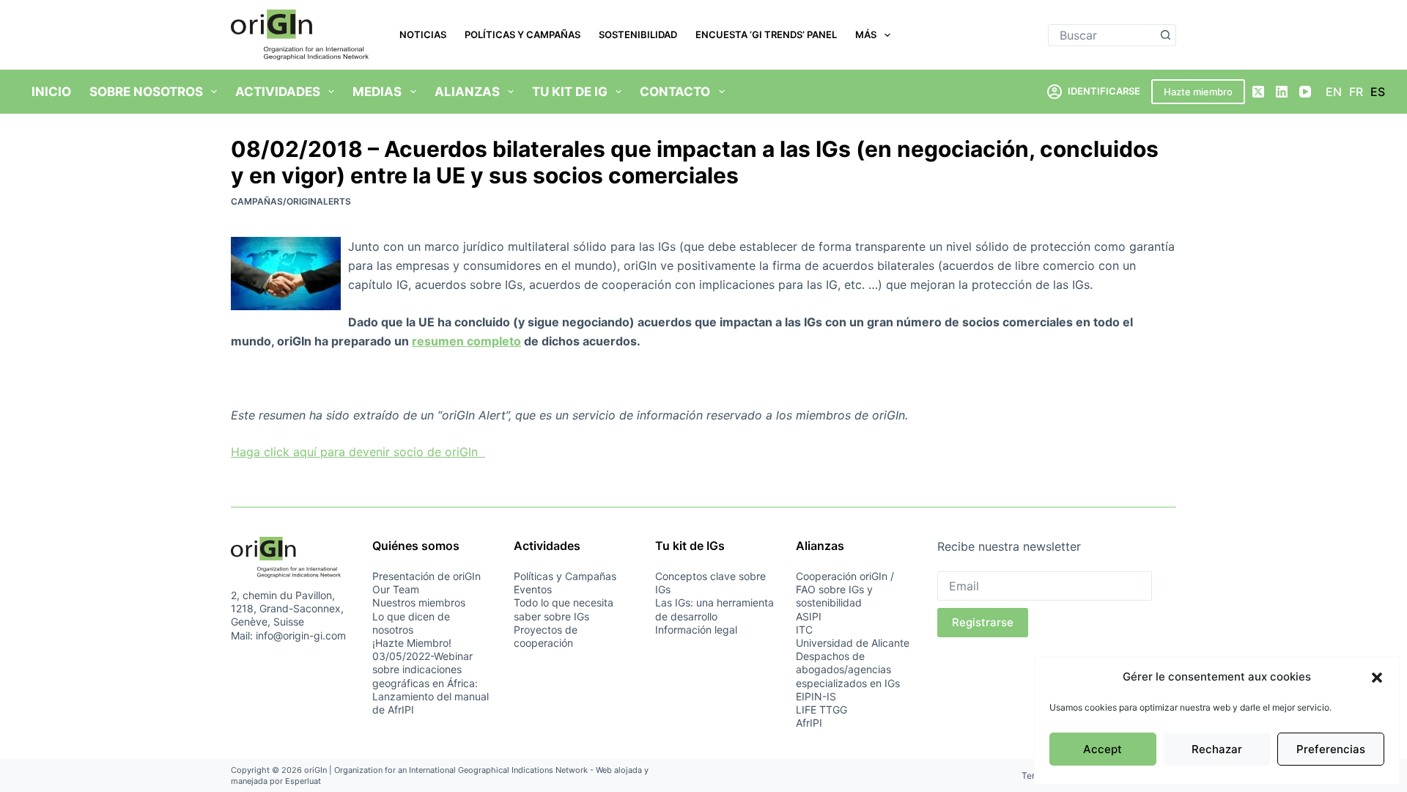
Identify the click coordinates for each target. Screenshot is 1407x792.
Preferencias (1330, 749)
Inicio (51, 91)
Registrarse (982, 622)
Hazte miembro (1198, 92)
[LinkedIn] (1282, 92)
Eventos (533, 589)
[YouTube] (1305, 92)
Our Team (395, 589)
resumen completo (466, 341)
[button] (1377, 677)
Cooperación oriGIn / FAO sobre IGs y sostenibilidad (845, 589)
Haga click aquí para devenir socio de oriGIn (358, 451)
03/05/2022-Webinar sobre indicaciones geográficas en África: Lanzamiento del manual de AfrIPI (430, 683)
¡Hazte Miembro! (411, 643)
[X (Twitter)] (1258, 92)
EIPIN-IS (816, 696)
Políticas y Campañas (522, 34)
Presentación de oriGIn (426, 576)
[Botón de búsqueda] (1165, 35)
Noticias (422, 34)
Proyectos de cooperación (545, 636)
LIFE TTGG (821, 709)
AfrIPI (809, 722)
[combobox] (1102, 35)
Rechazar (1217, 749)
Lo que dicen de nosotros (411, 623)
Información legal (696, 629)
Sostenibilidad (638, 34)
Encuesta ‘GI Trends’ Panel (766, 34)
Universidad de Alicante (852, 643)
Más (865, 34)
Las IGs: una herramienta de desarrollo (714, 609)
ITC (804, 629)
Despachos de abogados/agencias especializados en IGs (848, 669)
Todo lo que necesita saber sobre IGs (563, 609)
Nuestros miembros (418, 602)
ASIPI (808, 616)
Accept (1102, 749)
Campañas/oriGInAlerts (291, 201)
